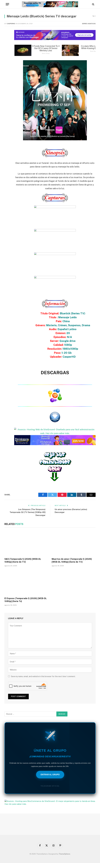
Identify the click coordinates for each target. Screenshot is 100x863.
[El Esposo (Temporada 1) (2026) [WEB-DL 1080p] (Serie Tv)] (26, 582)
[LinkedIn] (7, 50)
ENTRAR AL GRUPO (50, 774)
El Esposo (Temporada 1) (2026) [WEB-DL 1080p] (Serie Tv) (25, 599)
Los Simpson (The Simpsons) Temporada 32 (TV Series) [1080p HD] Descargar (27, 512)
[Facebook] (7, 37)
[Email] (7, 64)
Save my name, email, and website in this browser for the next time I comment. (43, 676)
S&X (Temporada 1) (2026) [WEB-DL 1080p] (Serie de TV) (22, 560)
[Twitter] (7, 44)
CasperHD (11, 23)
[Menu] (7, 4)
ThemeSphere (64, 854)
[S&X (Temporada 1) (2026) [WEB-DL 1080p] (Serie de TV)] (26, 543)
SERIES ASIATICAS (89, 23)
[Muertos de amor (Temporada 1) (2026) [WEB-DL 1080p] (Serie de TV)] (74, 543)
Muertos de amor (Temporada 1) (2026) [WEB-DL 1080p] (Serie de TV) (72, 560)
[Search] (93, 4)
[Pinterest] (7, 57)
